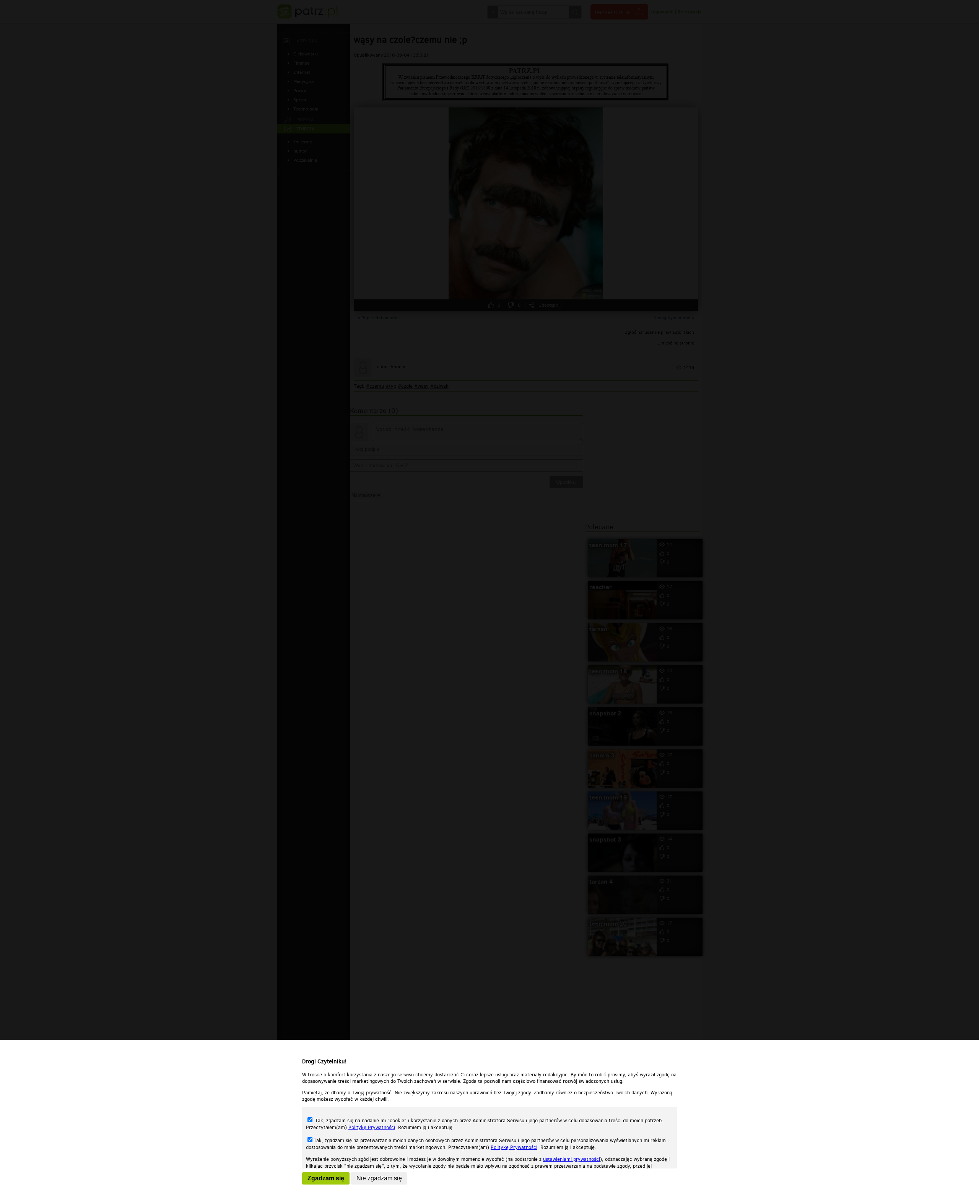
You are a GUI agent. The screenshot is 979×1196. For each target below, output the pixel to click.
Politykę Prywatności (371, 1127)
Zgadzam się (325, 1178)
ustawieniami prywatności (571, 1159)
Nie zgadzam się (379, 1178)
